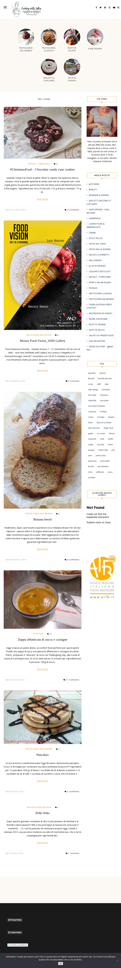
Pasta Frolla (103, 450)
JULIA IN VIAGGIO (97, 265)
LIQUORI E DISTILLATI (100, 271)
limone (112, 433)
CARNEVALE (94, 218)
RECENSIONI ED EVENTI (39, 335)
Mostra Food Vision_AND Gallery (42, 341)
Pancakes (42, 755)
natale (90, 444)
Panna (110, 444)
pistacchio (92, 461)
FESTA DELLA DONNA (100, 249)
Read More (42, 199)
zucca (110, 472)
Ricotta (91, 466)
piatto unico (101, 455)
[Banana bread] (42, 450)
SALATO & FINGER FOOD (39, 807)
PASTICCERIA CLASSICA (100, 293)
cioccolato (104, 400)
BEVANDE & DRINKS (99, 195)
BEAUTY (93, 189)
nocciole (100, 444)
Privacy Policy (15, 920)
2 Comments (73, 791)
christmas (104, 395)
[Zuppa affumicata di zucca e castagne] (42, 599)
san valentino (103, 466)
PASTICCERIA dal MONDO (39, 514)
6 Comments (73, 559)
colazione (92, 411)
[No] (117, 960)
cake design (93, 389)
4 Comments (73, 209)
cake (106, 384)
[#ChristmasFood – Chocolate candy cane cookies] (42, 133)
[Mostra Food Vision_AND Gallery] (42, 275)
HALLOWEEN (95, 260)
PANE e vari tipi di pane (100, 282)
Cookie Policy (15, 932)
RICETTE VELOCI (97, 329)
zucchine (91, 477)
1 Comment (73, 853)
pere (90, 455)
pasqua (91, 450)
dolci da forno (94, 428)
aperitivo (92, 373)
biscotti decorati (105, 378)
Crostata (100, 417)
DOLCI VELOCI (96, 238)
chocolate (92, 395)
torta (90, 472)
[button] (5, 7)
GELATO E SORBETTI (99, 254)
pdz (113, 450)
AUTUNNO (38, 634)
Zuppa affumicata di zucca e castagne (42, 639)
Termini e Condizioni (18, 945)
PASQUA (93, 288)
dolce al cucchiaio (104, 422)
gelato (90, 433)
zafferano (100, 472)
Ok (60, 963)
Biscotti (91, 378)
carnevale (106, 389)
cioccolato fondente (96, 406)
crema (90, 417)
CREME (92, 232)
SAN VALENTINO (97, 341)
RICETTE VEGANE (97, 324)
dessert (111, 417)
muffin (110, 439)
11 (51, 634)
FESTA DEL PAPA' (97, 243)
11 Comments (72, 680)
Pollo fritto (43, 813)
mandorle (92, 439)
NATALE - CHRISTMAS (39, 164)
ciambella (92, 400)
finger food (108, 428)
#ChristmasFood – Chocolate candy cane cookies (42, 169)
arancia (102, 373)
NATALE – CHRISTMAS (100, 276)
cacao (90, 384)
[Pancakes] (42, 717)
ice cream (101, 433)
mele (102, 439)
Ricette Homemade (98, 318)
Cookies (103, 411)
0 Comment (73, 381)
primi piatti (104, 461)
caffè (99, 384)
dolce (90, 422)
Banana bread (42, 519)
